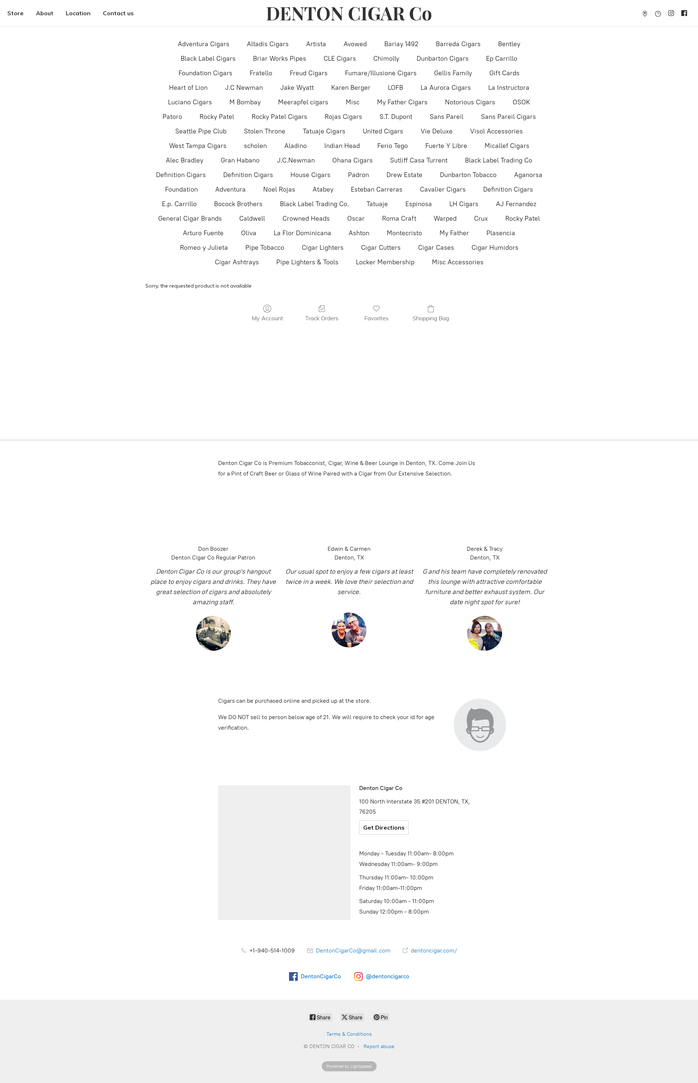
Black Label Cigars (208, 59)
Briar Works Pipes (279, 59)
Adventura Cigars (203, 44)
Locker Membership (385, 262)
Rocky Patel (217, 117)
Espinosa (418, 204)
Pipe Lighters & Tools (307, 262)
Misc (353, 102)
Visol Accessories (496, 131)
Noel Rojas (279, 189)
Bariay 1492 (401, 44)
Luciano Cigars (190, 102)
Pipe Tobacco (264, 248)
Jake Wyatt (297, 88)
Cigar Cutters (381, 248)
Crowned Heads (306, 218)
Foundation (181, 189)
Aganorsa (528, 175)
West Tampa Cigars (197, 146)
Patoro (172, 117)
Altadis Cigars (268, 44)
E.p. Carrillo (179, 204)
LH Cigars (463, 204)
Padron (358, 175)
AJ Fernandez (516, 204)
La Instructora (508, 88)
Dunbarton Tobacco (468, 175)
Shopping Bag (431, 318)
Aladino (295, 146)
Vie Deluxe (437, 131)
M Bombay (245, 102)
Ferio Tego (392, 146)
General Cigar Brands (190, 218)
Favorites (376, 318)
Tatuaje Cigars (324, 131)
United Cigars (383, 131)
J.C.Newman (296, 160)
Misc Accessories (458, 262)
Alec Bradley (184, 160)
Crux (481, 218)
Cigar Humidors (495, 248)
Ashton (359, 233)
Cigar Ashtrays (237, 262)
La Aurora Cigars (446, 88)
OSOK (521, 102)
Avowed (355, 44)
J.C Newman (244, 88)
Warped (445, 218)
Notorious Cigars (470, 102)
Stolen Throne (264, 131)
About (44, 13)
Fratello (261, 73)
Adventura (230, 189)
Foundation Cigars (205, 73)
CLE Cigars (340, 59)
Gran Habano (240, 160)
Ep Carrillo (501, 59)
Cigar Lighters (323, 248)
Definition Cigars (181, 175)
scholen (255, 146)
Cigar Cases (436, 248)
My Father (454, 233)
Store (15, 13)
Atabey (323, 189)
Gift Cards (504, 73)
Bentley (509, 44)
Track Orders (321, 318)
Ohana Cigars (352, 160)
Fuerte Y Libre (446, 146)
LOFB (395, 88)
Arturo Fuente (203, 233)
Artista (316, 44)
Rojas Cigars (343, 117)
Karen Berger (350, 88)
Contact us (118, 13)
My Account (267, 318)
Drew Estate (404, 175)
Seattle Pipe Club (200, 131)
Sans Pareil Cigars (508, 117)
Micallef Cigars (507, 146)
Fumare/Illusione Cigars (381, 73)
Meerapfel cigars (303, 102)
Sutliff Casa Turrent (419, 160)
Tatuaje (377, 204)
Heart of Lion (188, 88)
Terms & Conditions (349, 1034)
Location (78, 13)
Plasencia (500, 233)
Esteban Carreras (376, 189)
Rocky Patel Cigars (279, 117)
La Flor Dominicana (302, 233)
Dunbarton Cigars (443, 59)
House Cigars (310, 175)
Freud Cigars (309, 73)
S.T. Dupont (396, 117)
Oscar (356, 218)
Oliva (248, 233)
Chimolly (386, 59)
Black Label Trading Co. (314, 204)
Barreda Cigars (458, 44)
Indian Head (342, 146)
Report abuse (379, 1046)
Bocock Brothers (238, 204)
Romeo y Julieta (204, 248)
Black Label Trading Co (498, 160)
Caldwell (252, 218)
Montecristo (404, 233)
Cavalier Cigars (443, 189)
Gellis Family (453, 73)
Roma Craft (399, 218)
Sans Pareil (447, 117)
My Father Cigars (402, 102)
